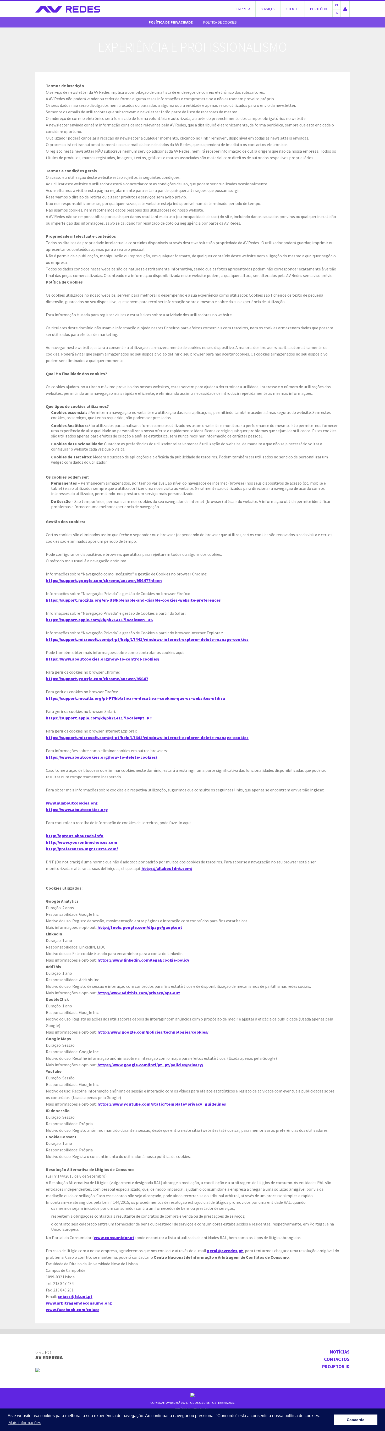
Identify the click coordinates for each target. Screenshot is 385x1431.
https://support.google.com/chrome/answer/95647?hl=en (104, 580)
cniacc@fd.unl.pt (75, 1296)
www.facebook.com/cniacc (72, 1309)
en (336, 13)
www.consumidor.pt (114, 1237)
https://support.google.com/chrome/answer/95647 (97, 678)
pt (336, 5)
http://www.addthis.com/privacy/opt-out (138, 992)
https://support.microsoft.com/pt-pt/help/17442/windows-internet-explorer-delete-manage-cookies (147, 639)
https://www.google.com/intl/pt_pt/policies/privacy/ (150, 1064)
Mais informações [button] (24, 1423)
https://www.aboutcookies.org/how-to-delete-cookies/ (101, 757)
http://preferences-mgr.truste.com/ (82, 848)
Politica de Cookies (220, 22)
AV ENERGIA (49, 1355)
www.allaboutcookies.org (72, 803)
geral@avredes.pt (225, 1250)
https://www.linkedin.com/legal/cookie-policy (143, 960)
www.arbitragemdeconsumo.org (79, 1303)
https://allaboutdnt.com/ (166, 868)
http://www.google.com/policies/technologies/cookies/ (152, 1032)
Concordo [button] (356, 1420)
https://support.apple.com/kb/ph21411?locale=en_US (99, 619)
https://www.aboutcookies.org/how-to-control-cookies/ (102, 659)
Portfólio (318, 9)
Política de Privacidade (170, 22)
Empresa (243, 9)
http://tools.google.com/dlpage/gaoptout (139, 927)
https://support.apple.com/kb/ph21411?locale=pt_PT (99, 717)
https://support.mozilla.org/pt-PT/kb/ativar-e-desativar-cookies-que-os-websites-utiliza (135, 698)
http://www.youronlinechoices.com (81, 842)
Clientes (292, 9)
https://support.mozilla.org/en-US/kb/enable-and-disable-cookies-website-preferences (133, 600)
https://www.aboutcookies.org (77, 809)
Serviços (268, 9)
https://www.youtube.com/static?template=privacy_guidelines (161, 1104)
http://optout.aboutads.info (74, 835)
